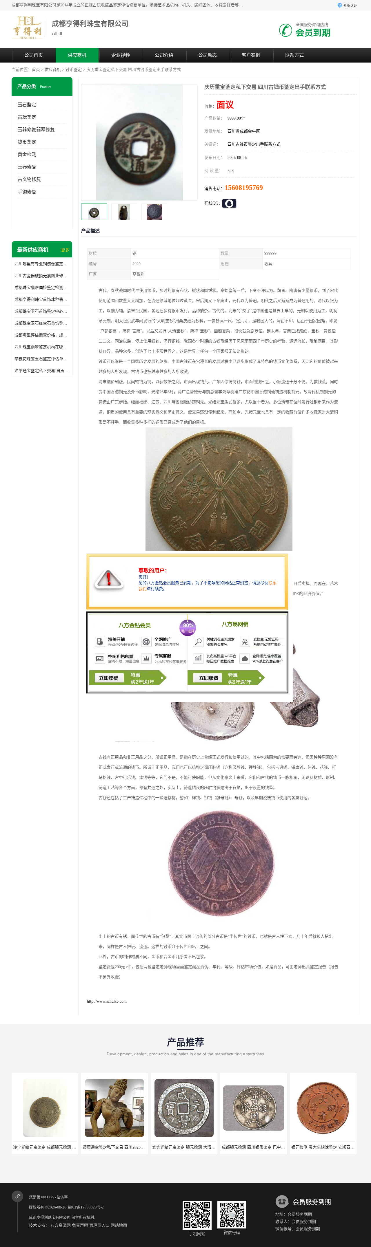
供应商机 (77, 55)
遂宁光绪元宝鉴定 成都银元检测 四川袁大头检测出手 (48, 1147)
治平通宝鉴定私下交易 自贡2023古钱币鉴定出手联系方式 (42, 371)
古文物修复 (29, 179)
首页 (36, 69)
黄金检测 (27, 154)
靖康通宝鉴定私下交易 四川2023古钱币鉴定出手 (113, 1147)
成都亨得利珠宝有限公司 (49, 1217)
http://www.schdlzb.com (107, 1001)
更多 (65, 250)
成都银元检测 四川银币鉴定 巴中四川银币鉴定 (251, 1147)
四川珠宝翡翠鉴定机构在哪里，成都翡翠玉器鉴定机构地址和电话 (42, 347)
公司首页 (33, 55)
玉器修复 (27, 166)
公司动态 (207, 55)
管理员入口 (99, 1225)
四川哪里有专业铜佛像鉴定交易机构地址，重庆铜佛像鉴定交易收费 (42, 264)
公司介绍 (164, 55)
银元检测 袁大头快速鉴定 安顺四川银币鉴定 (318, 1147)
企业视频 (120, 55)
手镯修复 (27, 191)
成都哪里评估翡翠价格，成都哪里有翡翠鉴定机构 (42, 335)
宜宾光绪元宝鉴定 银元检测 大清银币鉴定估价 (181, 1147)
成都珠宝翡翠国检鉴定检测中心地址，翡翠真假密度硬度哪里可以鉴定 (42, 287)
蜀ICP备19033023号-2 (85, 1207)
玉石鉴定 (27, 104)
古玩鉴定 (27, 117)
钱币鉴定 (74, 69)
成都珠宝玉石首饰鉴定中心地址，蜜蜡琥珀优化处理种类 (42, 311)
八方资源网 (60, 1225)
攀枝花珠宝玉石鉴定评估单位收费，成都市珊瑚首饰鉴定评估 (42, 359)
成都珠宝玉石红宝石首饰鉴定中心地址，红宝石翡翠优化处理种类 (42, 323)
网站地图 (119, 1225)
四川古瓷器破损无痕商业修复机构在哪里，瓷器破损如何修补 (42, 276)
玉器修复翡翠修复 (36, 129)
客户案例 (251, 55)
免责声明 (80, 1225)
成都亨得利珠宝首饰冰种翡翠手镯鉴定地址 (42, 299)
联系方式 (294, 55)
